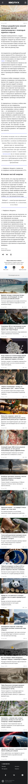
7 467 (25, 336)
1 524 (25, 547)
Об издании (4, 768)
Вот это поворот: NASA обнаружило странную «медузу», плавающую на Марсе (14, 658)
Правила (17, 768)
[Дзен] (22, 775)
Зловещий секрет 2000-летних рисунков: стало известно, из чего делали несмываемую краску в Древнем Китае (13, 448)
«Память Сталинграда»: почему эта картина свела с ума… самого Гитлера (12, 387)
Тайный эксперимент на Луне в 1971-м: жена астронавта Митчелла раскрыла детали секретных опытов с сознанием (13, 567)
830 (26, 698)
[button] (3, 254)
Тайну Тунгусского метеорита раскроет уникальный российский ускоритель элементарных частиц (12, 687)
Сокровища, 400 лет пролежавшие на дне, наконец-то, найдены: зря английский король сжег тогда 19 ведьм (13, 328)
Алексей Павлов (6, 250)
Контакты (17, 766)
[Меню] (2, 2)
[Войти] (25, 2)
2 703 (25, 427)
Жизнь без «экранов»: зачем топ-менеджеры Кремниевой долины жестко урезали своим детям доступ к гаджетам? (13, 417)
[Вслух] (14, 2)
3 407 (25, 367)
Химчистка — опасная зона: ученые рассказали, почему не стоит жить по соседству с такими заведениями (12, 719)
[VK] (14, 775)
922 (26, 638)
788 (26, 729)
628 (26, 759)
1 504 (25, 576)
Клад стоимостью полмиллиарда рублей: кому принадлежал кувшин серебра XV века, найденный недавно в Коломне (13, 357)
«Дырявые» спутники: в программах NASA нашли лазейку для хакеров (14, 749)
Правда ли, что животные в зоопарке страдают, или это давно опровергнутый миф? (13, 597)
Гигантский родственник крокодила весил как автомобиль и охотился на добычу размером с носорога (13, 536)
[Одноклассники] (5, 775)
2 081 (25, 457)
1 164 (25, 607)
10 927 (25, 307)
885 (26, 666)
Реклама (4, 766)
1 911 (25, 488)
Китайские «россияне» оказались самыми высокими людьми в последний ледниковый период (13, 478)
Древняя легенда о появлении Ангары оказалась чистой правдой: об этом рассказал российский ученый (12, 297)
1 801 (25, 516)
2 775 (25, 396)
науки (3, 61)
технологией (6, 154)
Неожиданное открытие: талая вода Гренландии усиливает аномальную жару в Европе (13, 628)
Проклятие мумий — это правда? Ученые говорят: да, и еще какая (13, 508)
